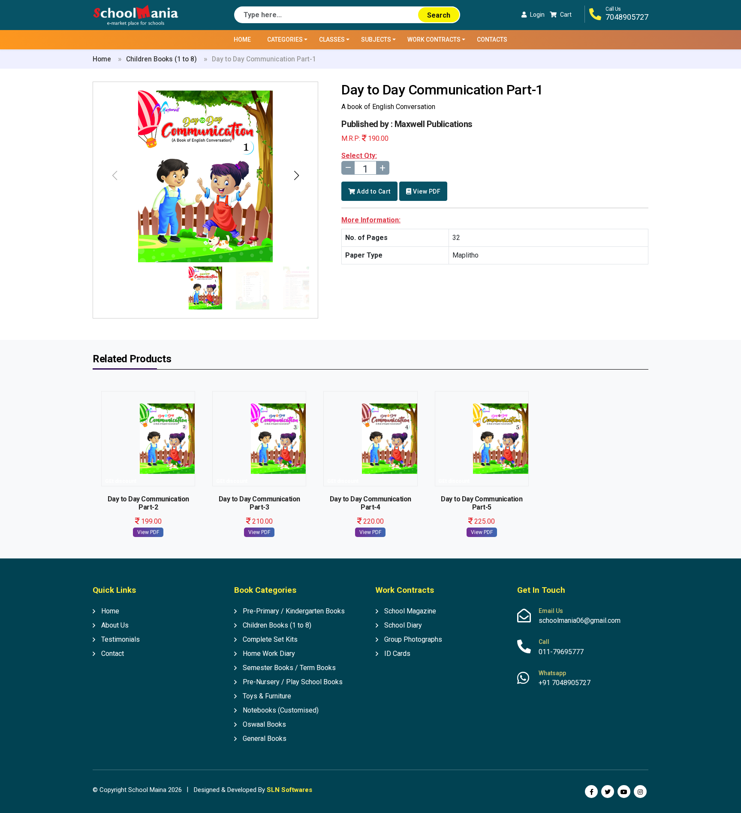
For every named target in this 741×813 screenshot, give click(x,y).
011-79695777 (561, 652)
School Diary (403, 625)
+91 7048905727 (564, 683)
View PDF (426, 191)
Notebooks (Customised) (281, 710)
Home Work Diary (269, 653)
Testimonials (120, 639)
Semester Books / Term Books (289, 668)
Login (537, 14)
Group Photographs (413, 639)
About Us (115, 625)
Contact (112, 653)
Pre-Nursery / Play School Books (293, 682)
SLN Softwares (289, 790)
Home (242, 39)
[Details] (148, 437)
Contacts (492, 39)
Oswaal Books (264, 724)
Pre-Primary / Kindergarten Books (294, 611)
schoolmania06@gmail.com (580, 620)
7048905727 (626, 16)
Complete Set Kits (270, 639)
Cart (566, 14)
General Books (264, 738)
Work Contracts (434, 39)
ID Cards (397, 653)
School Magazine (410, 611)
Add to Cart (373, 191)
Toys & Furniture (267, 696)
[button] (296, 175)
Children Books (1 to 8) (161, 59)
